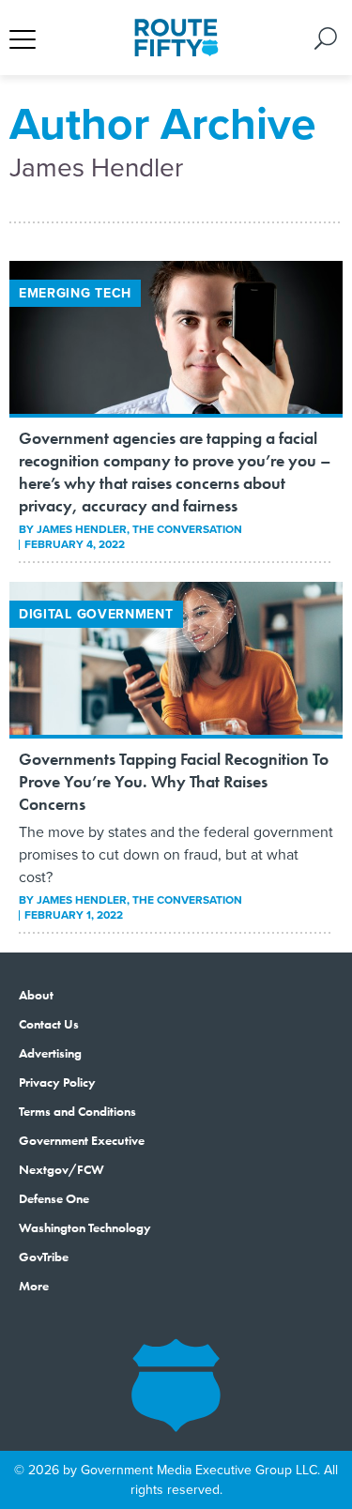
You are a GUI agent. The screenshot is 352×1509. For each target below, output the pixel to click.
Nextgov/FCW (61, 1169)
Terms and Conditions (77, 1111)
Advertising (50, 1052)
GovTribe (44, 1256)
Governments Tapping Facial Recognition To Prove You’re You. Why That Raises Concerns (174, 781)
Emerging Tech (75, 292)
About (36, 994)
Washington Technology (85, 1227)
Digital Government (96, 613)
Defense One (54, 1198)
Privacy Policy (57, 1082)
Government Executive (82, 1140)
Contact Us (49, 1023)
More (34, 1285)
